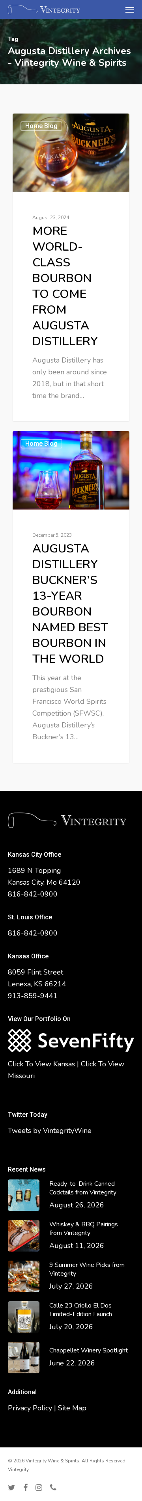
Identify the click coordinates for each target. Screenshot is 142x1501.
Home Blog (41, 126)
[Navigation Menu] (129, 9)
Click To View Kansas (41, 1064)
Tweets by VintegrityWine (50, 1130)
